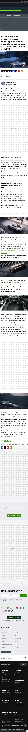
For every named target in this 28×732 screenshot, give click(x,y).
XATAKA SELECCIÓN (13, 5)
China (4, 29)
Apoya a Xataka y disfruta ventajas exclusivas (14, 620)
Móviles (16, 635)
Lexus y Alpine (6, 280)
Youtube (17, 607)
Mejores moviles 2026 (18, 584)
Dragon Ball (24, 29)
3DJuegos (16, 672)
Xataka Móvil (5, 674)
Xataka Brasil (5, 717)
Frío (12, 29)
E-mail (22, 71)
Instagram (20, 607)
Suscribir (23, 596)
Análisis (16, 632)
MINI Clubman (15, 285)
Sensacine (17, 682)
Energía (4, 638)
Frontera (17, 29)
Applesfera (4, 677)
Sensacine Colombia (19, 719)
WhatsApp (8, 607)
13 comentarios (7, 71)
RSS (3, 610)
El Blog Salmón (18, 702)
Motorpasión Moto (18, 694)
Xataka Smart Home (6, 679)
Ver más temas (6, 652)
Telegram (23, 607)
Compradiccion (5, 707)
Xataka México (5, 714)
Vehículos (17, 444)
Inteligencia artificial (7, 644)
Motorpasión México (19, 721)
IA (8, 29)
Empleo (4, 647)
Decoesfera (4, 704)
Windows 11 (17, 647)
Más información (5, 730)
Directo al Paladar (6, 692)
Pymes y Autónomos (19, 704)
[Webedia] (24, 1)
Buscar (26, 658)
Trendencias (5, 702)
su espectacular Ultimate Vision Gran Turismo (13, 251)
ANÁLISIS (3, 5)
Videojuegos (10, 444)
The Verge (7, 441)
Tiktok (12, 610)
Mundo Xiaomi (5, 681)
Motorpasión (17, 692)
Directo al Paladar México (6, 722)
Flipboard (19, 71)
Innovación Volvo (16, 15)
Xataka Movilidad (18, 638)
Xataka (3, 672)
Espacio (4, 635)
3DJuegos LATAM (18, 714)
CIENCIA (22, 5)
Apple (3, 641)
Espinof (16, 684)
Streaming (4, 632)
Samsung (17, 641)
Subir (22, 664)
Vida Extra (16, 674)
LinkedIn (9, 610)
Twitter (16, 71)
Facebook (13, 71)
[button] (11, 82)
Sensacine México (18, 717)
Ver (15, 515)
